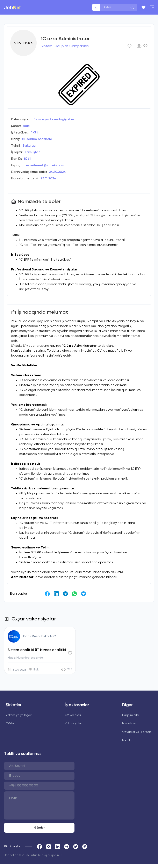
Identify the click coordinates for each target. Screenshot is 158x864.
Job (12, 7)
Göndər (39, 827)
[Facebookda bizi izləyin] (39, 846)
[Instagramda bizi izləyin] (48, 846)
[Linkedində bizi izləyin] (57, 846)
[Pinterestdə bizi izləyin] (84, 846)
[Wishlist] (143, 7)
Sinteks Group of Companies (65, 46)
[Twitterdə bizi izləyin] (75, 846)
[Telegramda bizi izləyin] (66, 846)
